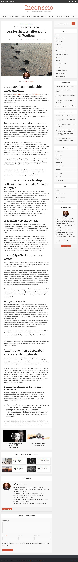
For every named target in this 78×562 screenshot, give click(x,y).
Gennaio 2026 (59, 151)
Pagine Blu (41, 560)
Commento (5, 520)
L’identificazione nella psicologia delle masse (18, 469)
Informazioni (66, 246)
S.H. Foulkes (36, 94)
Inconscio (39, 7)
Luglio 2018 (58, 169)
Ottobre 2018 (59, 162)
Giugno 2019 (59, 155)
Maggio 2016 (59, 176)
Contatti (6, 1)
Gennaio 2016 (59, 180)
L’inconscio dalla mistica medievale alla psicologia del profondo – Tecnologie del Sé (66, 131)
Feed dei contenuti (60, 193)
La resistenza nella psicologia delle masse (18, 461)
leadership (17, 94)
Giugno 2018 (59, 173)
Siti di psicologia (60, 16)
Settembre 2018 (60, 166)
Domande (50, 16)
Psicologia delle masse (26, 24)
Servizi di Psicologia (21, 16)
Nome (4, 536)
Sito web (36, 536)
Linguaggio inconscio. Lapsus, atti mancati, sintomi (65, 140)
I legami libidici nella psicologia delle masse (43, 469)
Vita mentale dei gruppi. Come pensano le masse (43, 461)
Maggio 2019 (59, 159)
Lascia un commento (17, 40)
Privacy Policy (12, 1)
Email (20, 536)
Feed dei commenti (60, 197)
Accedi (57, 190)
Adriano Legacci (32, 40)
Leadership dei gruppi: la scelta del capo (65, 106)
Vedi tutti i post (7, 509)
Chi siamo (11, 16)
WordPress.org (59, 201)
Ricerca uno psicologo (39, 16)
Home (2, 1)
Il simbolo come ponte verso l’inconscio (65, 86)
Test (30, 16)
